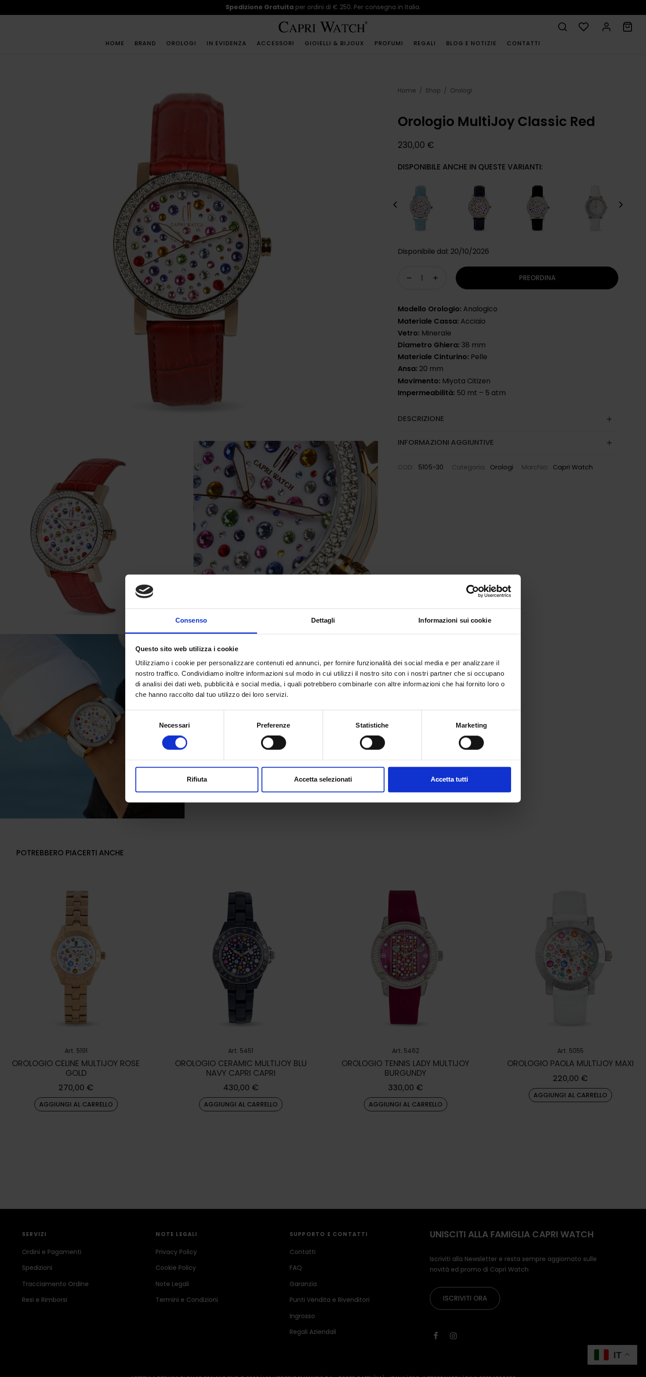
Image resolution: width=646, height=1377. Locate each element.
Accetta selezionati (323, 779)
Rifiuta (197, 779)
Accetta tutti (449, 779)
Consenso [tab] (191, 620)
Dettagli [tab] (323, 620)
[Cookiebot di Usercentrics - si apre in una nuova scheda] (472, 591)
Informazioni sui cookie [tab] (454, 620)
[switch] (273, 743)
